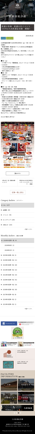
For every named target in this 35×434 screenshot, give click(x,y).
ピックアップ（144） (9, 220)
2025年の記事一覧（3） (10, 255)
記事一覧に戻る (18, 192)
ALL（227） (7, 205)
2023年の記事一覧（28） (10, 265)
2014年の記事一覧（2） (10, 299)
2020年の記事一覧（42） (10, 280)
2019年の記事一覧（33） (10, 285)
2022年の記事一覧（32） (10, 270)
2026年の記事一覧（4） (10, 240)
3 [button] (18, 412)
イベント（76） (7, 215)
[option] (17, 408)
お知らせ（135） (8, 225)
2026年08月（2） (10, 245)
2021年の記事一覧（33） (10, 275)
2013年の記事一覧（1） (10, 304)
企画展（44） (7, 210)
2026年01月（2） (10, 250)
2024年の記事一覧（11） (10, 260)
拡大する (18, 173)
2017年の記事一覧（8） (10, 294)
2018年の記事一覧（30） (10, 289)
